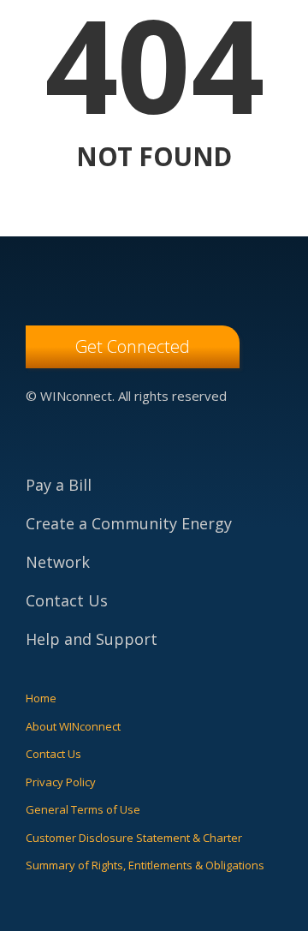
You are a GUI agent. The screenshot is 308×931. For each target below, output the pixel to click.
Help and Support (91, 639)
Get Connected (132, 346)
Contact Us (67, 600)
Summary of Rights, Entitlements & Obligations (145, 865)
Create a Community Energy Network (129, 542)
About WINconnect (73, 726)
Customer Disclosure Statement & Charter (134, 837)
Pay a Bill (59, 484)
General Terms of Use (83, 809)
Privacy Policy (61, 782)
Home (41, 698)
